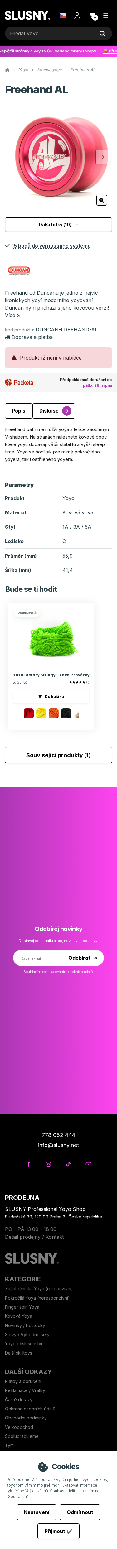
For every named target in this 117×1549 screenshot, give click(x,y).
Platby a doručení (23, 1381)
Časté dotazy (19, 1399)
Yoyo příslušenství (23, 1343)
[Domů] (27, 15)
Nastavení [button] (36, 1512)
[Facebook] (28, 1164)
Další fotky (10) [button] (55, 224)
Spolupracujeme (22, 1436)
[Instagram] (48, 1164)
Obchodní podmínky (26, 1417)
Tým (9, 1445)
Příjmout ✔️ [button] (59, 1531)
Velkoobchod (19, 1427)
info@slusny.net (58, 1145)
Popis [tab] (18, 411)
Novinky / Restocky (25, 1325)
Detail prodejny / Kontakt (34, 1237)
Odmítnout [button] (80, 1512)
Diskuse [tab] (53, 411)
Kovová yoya (49, 69)
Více (10, 315)
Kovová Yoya (18, 1316)
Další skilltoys (18, 1352)
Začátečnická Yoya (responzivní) (39, 1288)
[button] (92, 15)
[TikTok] (68, 1164)
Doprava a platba (32, 337)
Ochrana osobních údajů (30, 1408)
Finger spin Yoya (22, 1307)
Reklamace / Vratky (25, 1390)
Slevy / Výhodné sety (27, 1334)
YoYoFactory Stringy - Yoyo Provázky (51, 675)
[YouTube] (88, 1164)
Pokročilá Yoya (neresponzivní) (37, 1298)
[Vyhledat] (102, 33)
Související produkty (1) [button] (58, 755)
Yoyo (23, 69)
